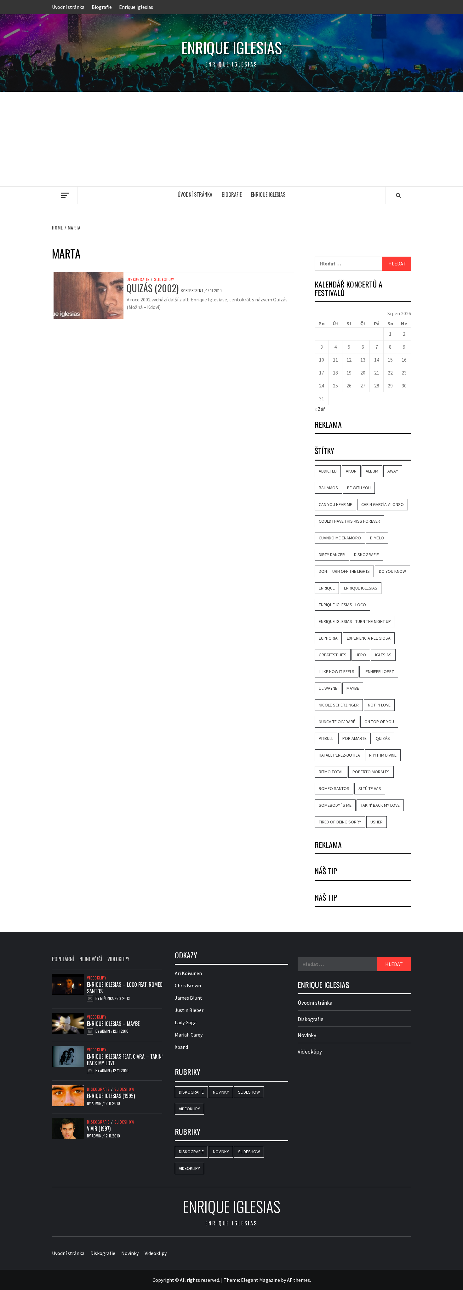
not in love (379, 705)
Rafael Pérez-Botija (339, 755)
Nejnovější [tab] (90, 959)
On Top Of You (379, 721)
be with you (359, 488)
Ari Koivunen (188, 973)
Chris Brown (188, 985)
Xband (181, 1047)
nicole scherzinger (339, 705)
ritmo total (331, 772)
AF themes (298, 1280)
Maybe (352, 688)
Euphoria (328, 638)
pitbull (326, 738)
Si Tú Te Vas (369, 788)
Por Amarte (354, 738)
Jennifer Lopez (378, 671)
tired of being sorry (340, 822)
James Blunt (188, 998)
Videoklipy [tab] (118, 959)
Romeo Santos (334, 788)
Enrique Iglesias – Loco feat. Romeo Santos (125, 988)
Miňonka (107, 998)
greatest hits (332, 655)
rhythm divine (383, 755)
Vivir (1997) (99, 1128)
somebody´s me (335, 805)
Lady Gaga (186, 1022)
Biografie (102, 7)
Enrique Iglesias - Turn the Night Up (355, 621)
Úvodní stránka (68, 7)
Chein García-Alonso (382, 504)
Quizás (383, 738)
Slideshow (164, 279)
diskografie (366, 554)
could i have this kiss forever (349, 521)
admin (105, 1031)
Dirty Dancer (332, 554)
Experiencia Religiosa (369, 638)
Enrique (327, 588)
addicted (328, 471)
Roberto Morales (371, 772)
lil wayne (328, 688)
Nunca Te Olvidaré (337, 721)
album (372, 471)
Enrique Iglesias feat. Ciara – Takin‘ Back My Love (125, 1060)
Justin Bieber (189, 1010)
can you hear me (335, 504)
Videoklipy (96, 978)
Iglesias (383, 655)
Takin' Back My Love (380, 805)
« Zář (320, 409)
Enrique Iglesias (136, 7)
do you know (392, 571)
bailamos (328, 488)
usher (376, 822)
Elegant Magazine (260, 1280)
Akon (351, 471)
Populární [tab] (63, 959)
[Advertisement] (231, 139)
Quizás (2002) (153, 288)
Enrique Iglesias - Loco (342, 604)
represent (195, 290)
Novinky (221, 1092)
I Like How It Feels (336, 671)
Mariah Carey (189, 1034)
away (392, 471)
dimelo (377, 538)
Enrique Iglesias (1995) (111, 1096)
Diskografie (138, 279)
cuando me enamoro (340, 538)
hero (361, 655)
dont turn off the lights (344, 571)
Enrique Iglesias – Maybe (113, 1023)
